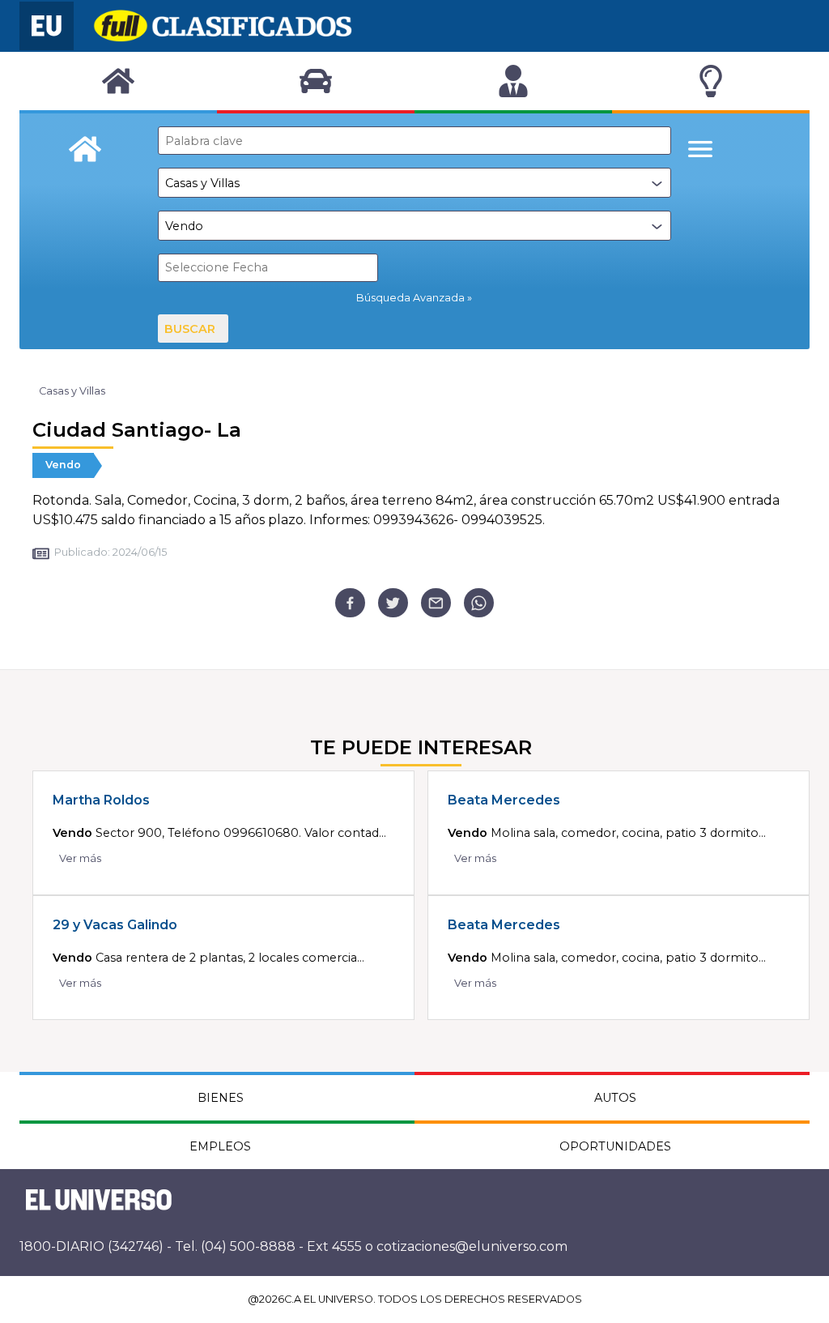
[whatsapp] (478, 603)
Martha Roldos (101, 800)
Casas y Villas (72, 391)
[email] (435, 603)
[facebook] (350, 603)
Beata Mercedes (504, 800)
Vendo (63, 465)
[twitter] (393, 603)
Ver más (80, 858)
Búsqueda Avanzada (410, 298)
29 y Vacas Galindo (115, 925)
